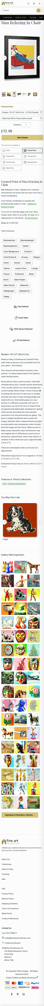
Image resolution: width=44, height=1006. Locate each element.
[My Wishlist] (28, 3)
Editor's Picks (20, 17)
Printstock (19, 274)
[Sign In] (39, 3)
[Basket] (34, 3)
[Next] (39, 57)
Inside (28, 263)
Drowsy (24, 257)
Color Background (11, 251)
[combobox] (19, 10)
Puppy (5, 539)
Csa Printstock (10, 257)
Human (17, 263)
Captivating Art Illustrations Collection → (20, 815)
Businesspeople (27, 240)
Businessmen (9, 240)
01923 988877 (10, 933)
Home (6, 263)
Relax (31, 274)
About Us (6, 859)
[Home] (9, 3)
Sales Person (9, 285)
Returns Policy (8, 899)
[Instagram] (23, 995)
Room (6, 279)
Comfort (28, 251)
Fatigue (36, 257)
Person (7, 274)
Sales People (19, 279)
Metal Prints (7, 913)
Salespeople (9, 291)
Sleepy (6, 296)
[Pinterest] (18, 995)
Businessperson (10, 246)
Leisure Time (20, 268)
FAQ (3, 889)
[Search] (38, 10)
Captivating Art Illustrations (16, 484)
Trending (32, 17)
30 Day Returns (31, 218)
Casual (25, 246)
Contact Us (6, 928)
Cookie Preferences (10, 918)
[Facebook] (12, 995)
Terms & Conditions (10, 908)
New (41, 17)
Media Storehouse (29, 978)
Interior (7, 268)
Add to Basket (22, 138)
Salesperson (24, 291)
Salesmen (24, 285)
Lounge (35, 268)
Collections (7, 17)
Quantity (17, 125)
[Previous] (4, 57)
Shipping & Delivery (10, 903)
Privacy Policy (7, 894)
